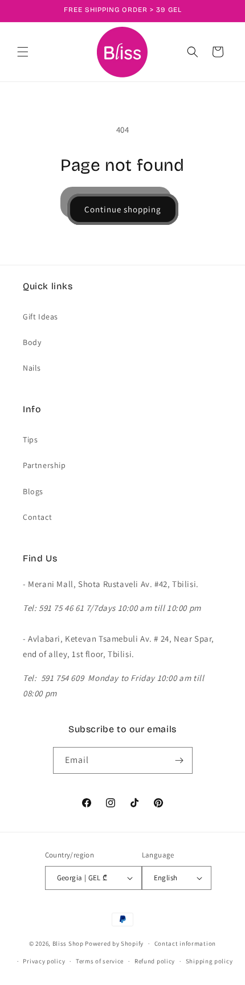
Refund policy (154, 961)
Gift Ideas (40, 316)
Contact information (185, 943)
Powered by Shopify (114, 943)
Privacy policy (44, 961)
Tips (30, 439)
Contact (37, 517)
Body (32, 342)
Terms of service (100, 961)
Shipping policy (209, 961)
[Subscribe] (179, 760)
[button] (22, 51)
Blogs (33, 491)
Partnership (44, 465)
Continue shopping (122, 209)
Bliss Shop (68, 943)
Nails (32, 368)
